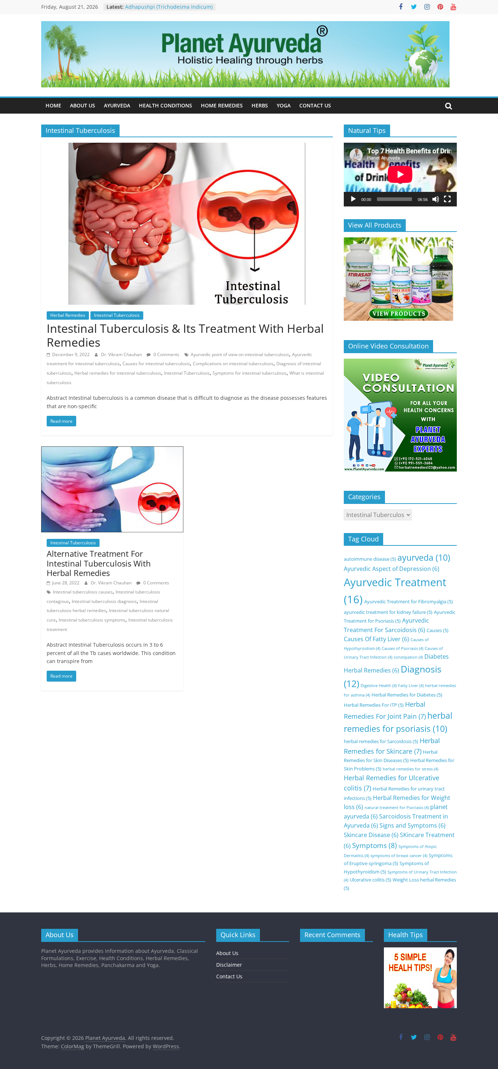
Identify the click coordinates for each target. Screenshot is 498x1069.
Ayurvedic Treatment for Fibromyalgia (408, 601)
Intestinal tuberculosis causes (83, 592)
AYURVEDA (117, 105)
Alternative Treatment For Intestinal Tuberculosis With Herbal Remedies (99, 563)
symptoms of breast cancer (398, 855)
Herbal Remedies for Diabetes (406, 694)
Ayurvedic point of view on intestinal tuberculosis (240, 354)
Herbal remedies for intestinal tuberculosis (117, 373)
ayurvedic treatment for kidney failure (388, 612)
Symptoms (374, 845)
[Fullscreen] (447, 199)
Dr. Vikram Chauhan (122, 354)
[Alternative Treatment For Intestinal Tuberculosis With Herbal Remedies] (112, 451)
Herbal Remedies (67, 315)
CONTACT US (315, 105)
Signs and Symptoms (413, 825)
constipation (408, 657)
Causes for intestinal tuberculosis (156, 363)
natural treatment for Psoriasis (397, 807)
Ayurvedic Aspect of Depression (391, 569)
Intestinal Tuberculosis (117, 315)
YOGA (284, 105)
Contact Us (229, 976)
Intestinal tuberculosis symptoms (92, 620)
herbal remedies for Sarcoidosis (381, 741)
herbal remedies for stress (410, 769)
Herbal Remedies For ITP (374, 705)
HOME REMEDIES (222, 105)
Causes (437, 630)
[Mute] (435, 199)
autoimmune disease (370, 559)
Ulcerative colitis (370, 879)
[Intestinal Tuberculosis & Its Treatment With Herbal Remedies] (187, 147)
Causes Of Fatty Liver (376, 639)
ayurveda (423, 557)
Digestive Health (379, 685)
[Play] (353, 199)
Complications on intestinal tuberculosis (233, 363)
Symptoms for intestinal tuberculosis (250, 373)
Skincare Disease (371, 835)
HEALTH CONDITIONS (165, 105)
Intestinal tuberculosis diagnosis (104, 601)
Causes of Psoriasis (402, 648)
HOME (53, 105)
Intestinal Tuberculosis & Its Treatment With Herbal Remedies (185, 335)
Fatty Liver (411, 685)
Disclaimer (229, 964)
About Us (227, 953)
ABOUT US (82, 105)
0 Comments (165, 354)
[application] (400, 174)
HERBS (260, 105)
